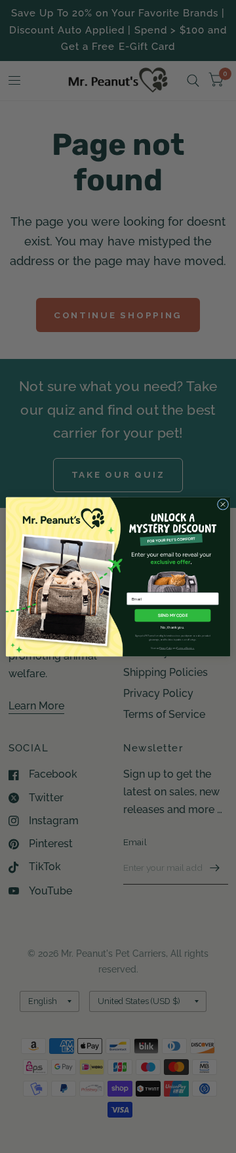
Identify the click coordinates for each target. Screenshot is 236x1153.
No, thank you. (172, 627)
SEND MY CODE (172, 614)
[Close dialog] (222, 504)
